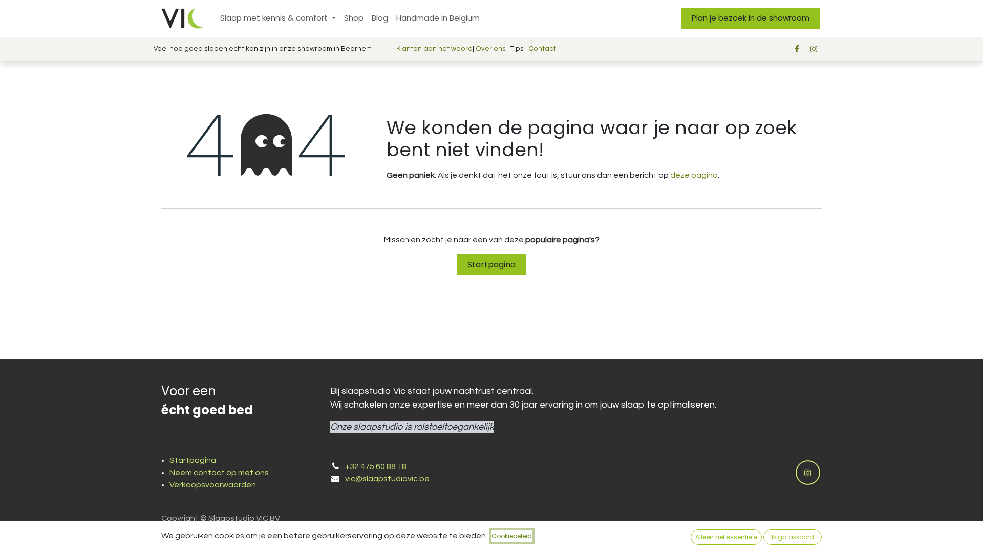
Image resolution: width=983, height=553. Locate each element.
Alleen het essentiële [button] (726, 537)
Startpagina (491, 264)
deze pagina (694, 175)
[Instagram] (814, 49)
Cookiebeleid (512, 535)
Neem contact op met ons (219, 473)
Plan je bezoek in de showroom (750, 18)
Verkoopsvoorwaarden (212, 485)
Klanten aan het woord (434, 48)
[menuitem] (278, 19)
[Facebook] (796, 49)
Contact (542, 48)
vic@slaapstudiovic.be (387, 479)
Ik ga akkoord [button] (793, 537)
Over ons (491, 48)
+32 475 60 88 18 (376, 466)
